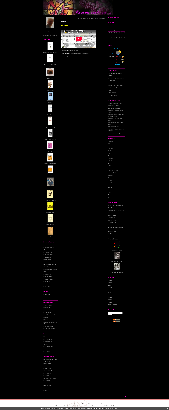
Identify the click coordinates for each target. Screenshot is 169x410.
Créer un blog (81, 401)
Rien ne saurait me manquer (50, 52)
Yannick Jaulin (47, 284)
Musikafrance (47, 380)
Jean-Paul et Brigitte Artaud (50, 269)
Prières (110, 182)
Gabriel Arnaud (47, 259)
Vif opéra (50, 151)
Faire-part (116, 126)
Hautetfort (88, 401)
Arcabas (46, 336)
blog (112, 405)
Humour (110, 160)
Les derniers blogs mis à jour (71, 403)
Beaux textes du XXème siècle (115, 205)
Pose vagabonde (48, 276)
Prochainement (111, 80)
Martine (110, 122)
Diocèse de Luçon (112, 212)
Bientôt (110, 75)
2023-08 (110, 299)
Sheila (45, 390)
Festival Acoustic (48, 252)
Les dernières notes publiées (85, 403)
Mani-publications (48, 346)
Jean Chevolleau (48, 266)
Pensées (110, 177)
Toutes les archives (112, 304)
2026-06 (110, 280)
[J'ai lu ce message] (167, 408)
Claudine (110, 108)
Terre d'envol (50, 114)
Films (109, 155)
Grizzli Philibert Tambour (50, 264)
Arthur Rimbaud (48, 305)
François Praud (47, 257)
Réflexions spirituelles (113, 185)
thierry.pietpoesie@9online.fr (50, 35)
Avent (109, 90)
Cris (109, 153)
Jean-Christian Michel (49, 370)
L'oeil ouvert (47, 344)
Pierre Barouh (47, 274)
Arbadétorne (47, 245)
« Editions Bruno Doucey (84, 18)
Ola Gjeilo (75, 50)
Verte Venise (50, 78)
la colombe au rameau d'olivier (115, 85)
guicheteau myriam (112, 114)
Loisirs (109, 165)
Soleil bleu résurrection (50, 139)
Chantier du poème (117, 103)
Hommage (110, 158)
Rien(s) (50, 102)
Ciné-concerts (47, 366)
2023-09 (110, 297)
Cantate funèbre (50, 224)
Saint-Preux (47, 383)
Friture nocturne (112, 92)
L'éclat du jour (111, 168)
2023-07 (110, 302)
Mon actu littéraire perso (114, 172)
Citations (110, 150)
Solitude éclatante (50, 212)
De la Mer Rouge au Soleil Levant (116, 78)
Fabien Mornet (47, 249)
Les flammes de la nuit (50, 175)
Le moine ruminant (112, 222)
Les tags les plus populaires (98, 403)
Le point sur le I (111, 83)
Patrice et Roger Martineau (50, 271)
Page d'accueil (94, 18)
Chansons (110, 148)
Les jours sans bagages (50, 127)
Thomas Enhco (47, 351)
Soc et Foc (46, 297)
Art (108, 143)
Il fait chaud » (101, 18)
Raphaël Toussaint (48, 279)
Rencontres (111, 187)
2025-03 (110, 287)
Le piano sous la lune (113, 87)
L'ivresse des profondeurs (50, 200)
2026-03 (110, 282)
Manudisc (46, 375)
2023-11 (110, 292)
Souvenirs (110, 190)
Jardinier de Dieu (112, 215)
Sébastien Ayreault (48, 388)
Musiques (110, 175)
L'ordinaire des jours (113, 170)
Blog (109, 146)
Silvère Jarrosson (48, 349)
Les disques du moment (117, 250)
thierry (109, 105)
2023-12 (110, 290)
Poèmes (110, 180)
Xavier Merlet (47, 281)
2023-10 (110, 295)
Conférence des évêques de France (116, 210)
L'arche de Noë (111, 217)
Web (109, 197)
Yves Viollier (47, 286)
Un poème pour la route (49, 328)
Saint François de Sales (114, 233)
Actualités (110, 141)
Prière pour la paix (112, 95)
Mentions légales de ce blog (73, 405)
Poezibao (46, 319)
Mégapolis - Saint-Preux (50, 378)
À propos (50, 31)
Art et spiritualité (48, 339)
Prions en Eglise (112, 231)
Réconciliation (50, 236)
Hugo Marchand (48, 341)
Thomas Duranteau (48, 326)
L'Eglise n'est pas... (112, 220)
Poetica (46, 317)
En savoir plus (113, 408)
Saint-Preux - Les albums (117, 272)
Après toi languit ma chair (50, 163)
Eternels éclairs (47, 307)
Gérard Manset (47, 368)
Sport (109, 192)
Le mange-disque (50, 90)
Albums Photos (113, 239)
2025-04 (110, 285)
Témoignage (111, 194)
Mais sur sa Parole (112, 225)
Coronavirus (116, 105)
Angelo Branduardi (48, 363)
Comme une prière (117, 133)
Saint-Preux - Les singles (117, 261)
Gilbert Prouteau (48, 262)
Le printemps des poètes (50, 314)
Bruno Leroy (111, 207)
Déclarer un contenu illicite (61, 405)
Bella (109, 103)
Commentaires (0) (86, 53)
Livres (109, 163)
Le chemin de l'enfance (50, 188)
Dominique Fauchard (49, 247)
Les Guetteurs (47, 373)
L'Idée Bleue (47, 294)
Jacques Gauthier (48, 310)
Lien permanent (77, 53)
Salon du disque (48, 385)
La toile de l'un (47, 312)
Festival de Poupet (48, 254)
